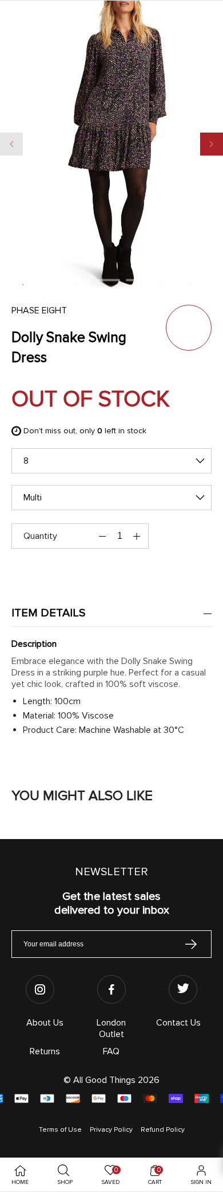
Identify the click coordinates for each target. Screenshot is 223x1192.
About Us (44, 1022)
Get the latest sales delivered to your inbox (111, 903)
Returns (45, 1051)
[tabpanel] (111, 150)
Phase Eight (39, 310)
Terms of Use (60, 1129)
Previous (11, 144)
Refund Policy (163, 1129)
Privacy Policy (111, 1129)
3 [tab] (103, 284)
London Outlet (111, 1028)
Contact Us (178, 1022)
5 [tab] (160, 284)
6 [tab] (188, 284)
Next (211, 144)
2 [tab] (74, 284)
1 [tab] (23, 284)
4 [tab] (131, 284)
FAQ (111, 1051)
